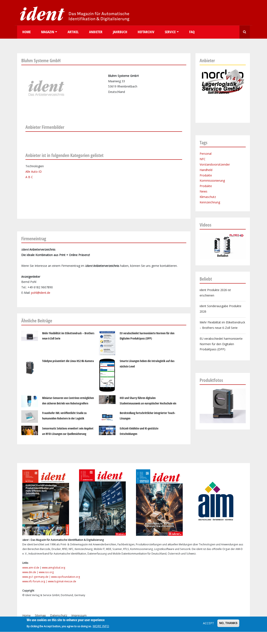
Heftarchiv (146, 31)
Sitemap (40, 615)
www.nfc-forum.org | (35, 581)
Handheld (206, 170)
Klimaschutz (208, 197)
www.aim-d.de (30, 567)
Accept (208, 623)
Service (170, 31)
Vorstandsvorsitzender (215, 164)
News (203, 191)
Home (26, 31)
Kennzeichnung (210, 202)
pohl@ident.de (40, 293)
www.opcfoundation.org (65, 577)
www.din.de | (30, 572)
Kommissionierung (212, 180)
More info (101, 626)
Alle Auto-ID (33, 172)
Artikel (73, 31)
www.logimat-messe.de (62, 581)
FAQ (192, 31)
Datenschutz (58, 615)
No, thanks (228, 623)
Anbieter (95, 31)
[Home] (73, 13)
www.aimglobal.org (53, 567)
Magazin (47, 31)
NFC (202, 159)
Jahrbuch (120, 31)
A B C (29, 177)
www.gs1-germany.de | (36, 577)
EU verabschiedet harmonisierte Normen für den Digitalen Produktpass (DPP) (221, 344)
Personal (206, 154)
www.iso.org (46, 572)
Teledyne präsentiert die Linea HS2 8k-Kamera (68, 361)
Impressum (79, 615)
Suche (244, 32)
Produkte (206, 175)
